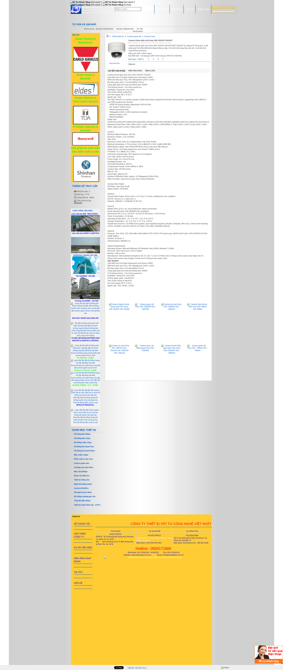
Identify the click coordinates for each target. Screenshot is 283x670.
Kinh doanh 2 (129, 2)
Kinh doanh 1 (96, 2)
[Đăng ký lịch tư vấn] (269, 663)
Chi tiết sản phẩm (116, 71)
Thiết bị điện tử (118, 36)
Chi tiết (119, 326)
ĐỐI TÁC (76, 35)
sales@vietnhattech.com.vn (223, 11)
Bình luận (150, 71)
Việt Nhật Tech (140, 668)
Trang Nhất (162, 9)
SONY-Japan (146, 53)
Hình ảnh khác (135, 71)
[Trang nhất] (107, 36)
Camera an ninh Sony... (171, 299)
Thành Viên (203, 9)
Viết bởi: (137, 668)
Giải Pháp (176, 9)
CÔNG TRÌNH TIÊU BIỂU (82, 211)
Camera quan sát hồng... (145, 340)
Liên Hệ (189, 9)
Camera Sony (149, 36)
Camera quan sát (134, 36)
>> (256, 644)
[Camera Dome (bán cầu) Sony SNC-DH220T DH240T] (117, 60)
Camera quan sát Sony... (145, 299)
